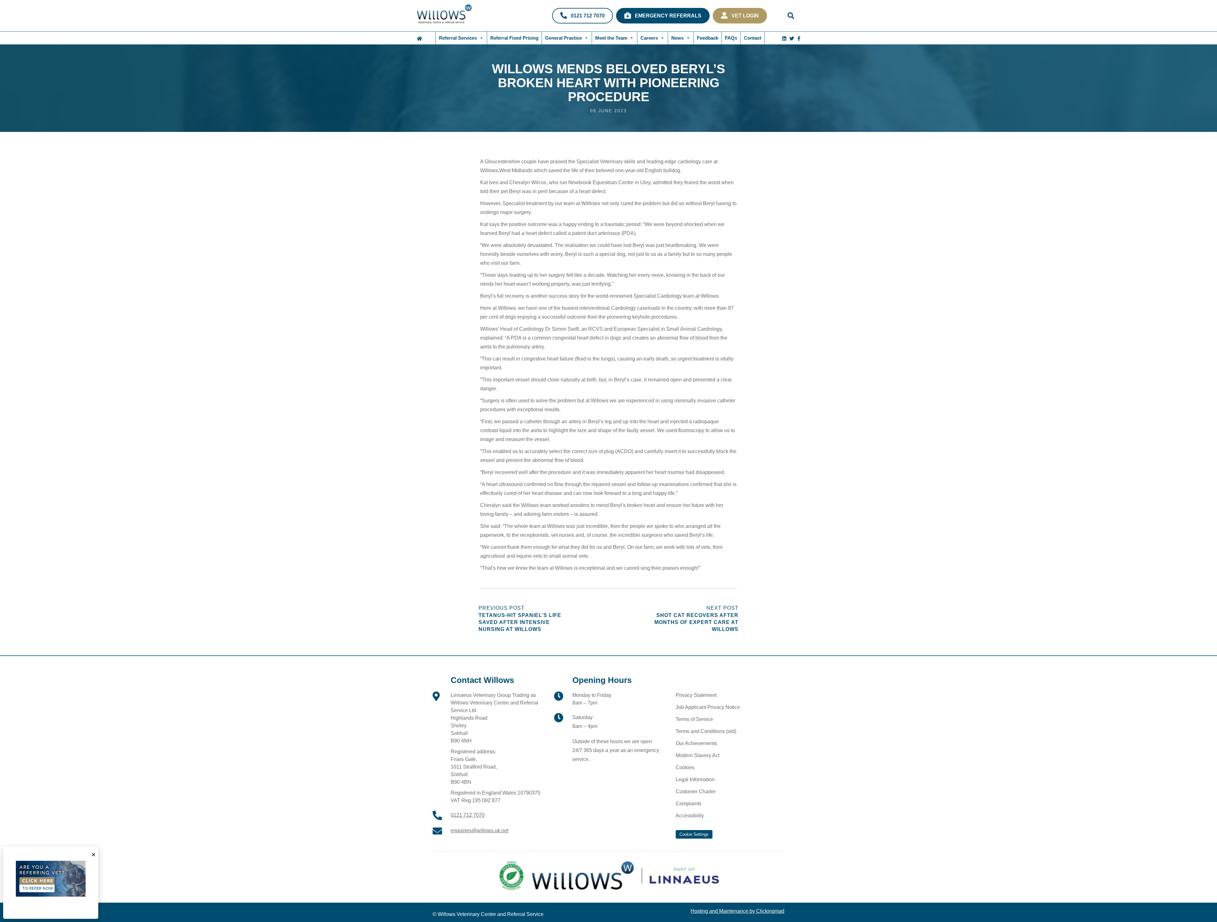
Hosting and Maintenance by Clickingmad (737, 911)
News (677, 38)
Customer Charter (696, 791)
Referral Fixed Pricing (514, 38)
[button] (791, 16)
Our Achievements (696, 743)
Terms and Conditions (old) (706, 731)
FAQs (731, 38)
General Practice (563, 38)
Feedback (707, 38)
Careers (649, 38)
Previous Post (520, 618)
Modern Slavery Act (697, 755)
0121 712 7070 (468, 815)
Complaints (688, 803)
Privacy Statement (696, 695)
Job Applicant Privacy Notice (708, 707)
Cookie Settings (694, 834)
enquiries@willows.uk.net (479, 830)
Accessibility (690, 815)
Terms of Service (694, 719)
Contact (752, 38)
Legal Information (695, 779)
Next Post (696, 618)
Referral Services (458, 38)
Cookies (685, 767)
